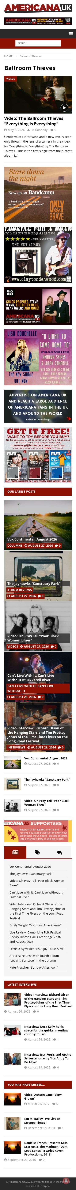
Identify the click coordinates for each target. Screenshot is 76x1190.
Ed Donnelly (39, 130)
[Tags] (37, 852)
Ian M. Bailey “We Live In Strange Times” (42, 1120)
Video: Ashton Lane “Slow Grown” (43, 1096)
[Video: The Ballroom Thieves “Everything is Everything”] (38, 95)
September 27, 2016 (22, 1160)
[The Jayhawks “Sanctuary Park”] (38, 575)
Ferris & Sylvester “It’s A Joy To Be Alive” (37, 949)
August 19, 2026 (39, 1067)
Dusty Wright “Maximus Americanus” (35, 925)
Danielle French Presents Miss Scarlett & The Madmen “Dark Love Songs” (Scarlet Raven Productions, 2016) (46, 1148)
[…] (16, 155)
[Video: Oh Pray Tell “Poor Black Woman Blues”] (38, 626)
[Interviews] (12, 999)
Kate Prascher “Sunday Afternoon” (34, 967)
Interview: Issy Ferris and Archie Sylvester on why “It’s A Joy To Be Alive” (47, 1058)
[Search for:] (38, 43)
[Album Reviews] (12, 1123)
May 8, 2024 (16, 130)
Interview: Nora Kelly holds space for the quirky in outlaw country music (46, 1030)
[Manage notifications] (66, 1180)
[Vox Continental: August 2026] (38, 525)
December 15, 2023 (41, 1128)
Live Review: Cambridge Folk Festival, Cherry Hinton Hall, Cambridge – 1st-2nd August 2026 (35, 937)
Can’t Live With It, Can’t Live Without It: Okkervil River (30, 677)
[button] (70, 33)
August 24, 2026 (39, 1039)
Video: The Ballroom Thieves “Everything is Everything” (33, 121)
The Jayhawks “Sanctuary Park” (33, 583)
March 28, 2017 (38, 1104)
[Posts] (15, 852)
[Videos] (12, 1099)
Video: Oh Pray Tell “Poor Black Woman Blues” (33, 638)
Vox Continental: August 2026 (32, 539)
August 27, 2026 (40, 545)
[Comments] (60, 852)
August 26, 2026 (23, 697)
